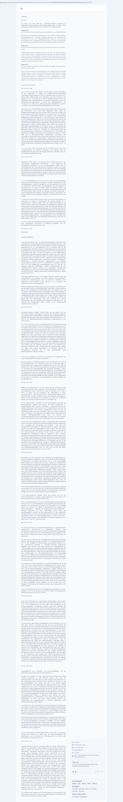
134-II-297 (75, 791)
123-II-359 (75, 789)
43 (95, 783)
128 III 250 (24, 338)
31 (89, 783)
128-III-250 (81, 789)
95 (75, 783)
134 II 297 (23, 20)
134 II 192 (33, 686)
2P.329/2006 (30, 175)
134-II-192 (94, 789)
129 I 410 (26, 504)
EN (101, 771)
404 (84, 783)
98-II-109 (81, 791)
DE (95, 771)
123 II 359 (29, 367)
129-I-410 (88, 789)
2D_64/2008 (44, 27)
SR (30, 249)
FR (98, 771)
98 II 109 (63, 603)
